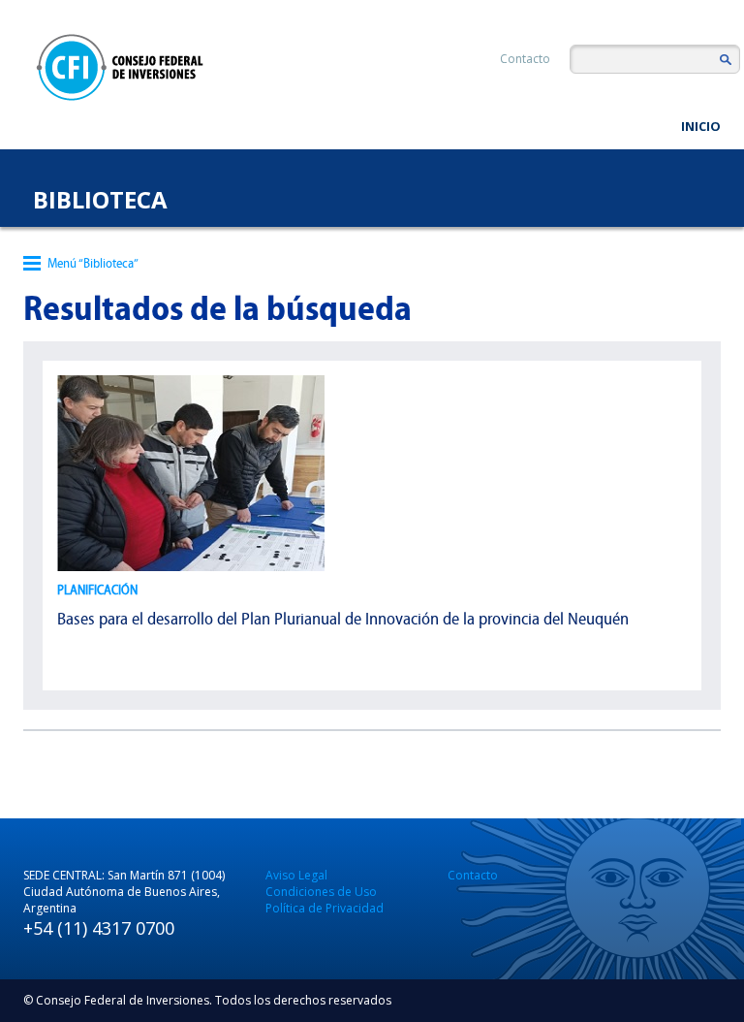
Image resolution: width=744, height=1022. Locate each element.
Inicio (701, 126)
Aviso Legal (296, 875)
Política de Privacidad (324, 908)
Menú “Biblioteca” (93, 263)
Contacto (525, 58)
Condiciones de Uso (321, 891)
